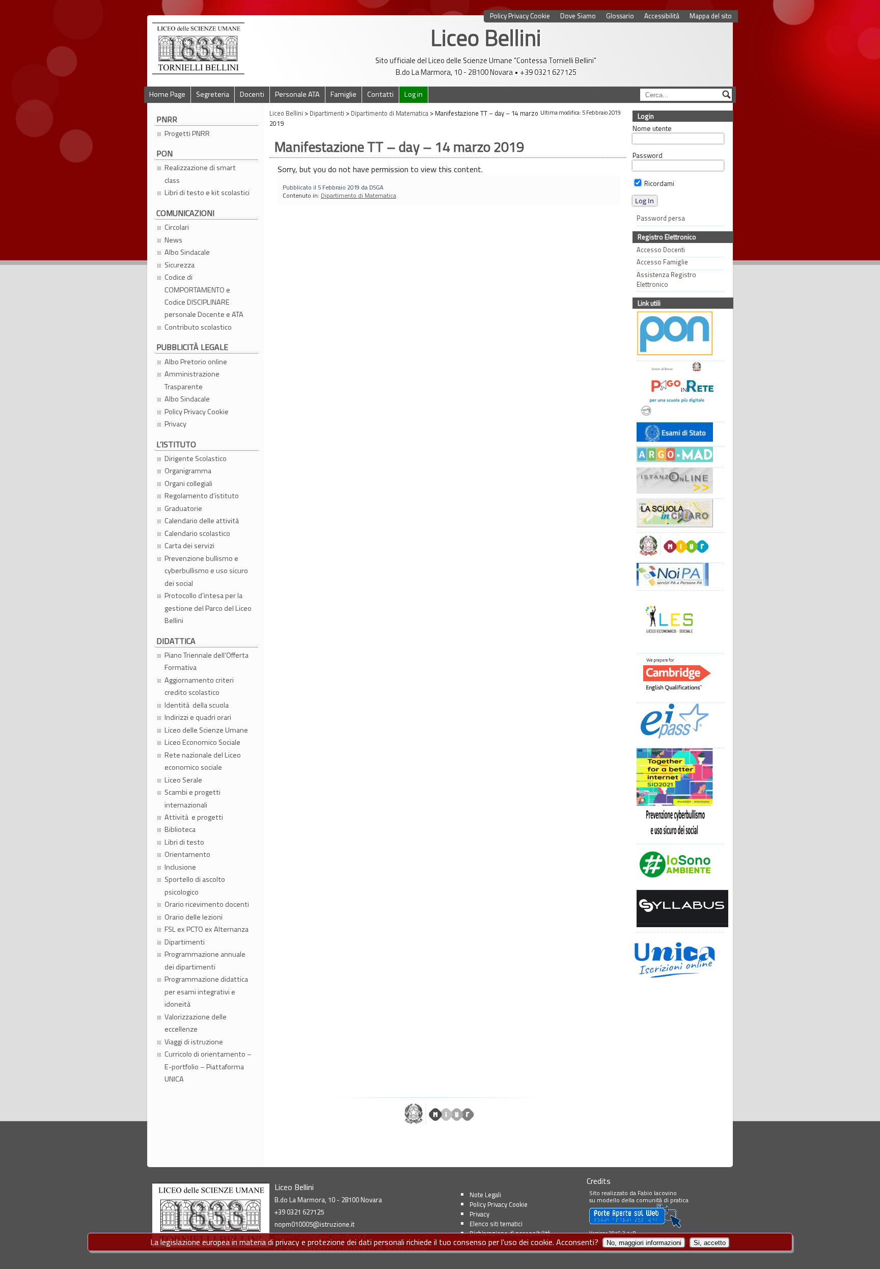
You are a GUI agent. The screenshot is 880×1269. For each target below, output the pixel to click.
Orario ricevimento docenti (206, 904)
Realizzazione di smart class (200, 173)
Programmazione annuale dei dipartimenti (204, 960)
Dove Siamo (578, 16)
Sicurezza (179, 265)
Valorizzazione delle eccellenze (195, 1023)
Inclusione (180, 867)
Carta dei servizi (189, 545)
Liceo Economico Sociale (202, 742)
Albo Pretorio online (195, 361)
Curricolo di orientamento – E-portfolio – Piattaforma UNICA (208, 1066)
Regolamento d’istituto (201, 495)
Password (647, 155)
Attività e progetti (193, 817)
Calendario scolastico (197, 533)
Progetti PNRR (187, 133)
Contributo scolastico (198, 327)
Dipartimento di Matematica (358, 195)
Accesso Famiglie (662, 262)
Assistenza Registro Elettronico (666, 279)
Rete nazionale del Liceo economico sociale (202, 761)
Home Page (167, 94)
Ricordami (658, 183)
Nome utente (652, 128)
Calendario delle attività (202, 520)
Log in (413, 94)
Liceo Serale (183, 780)
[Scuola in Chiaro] (677, 514)
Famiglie (343, 94)
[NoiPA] (677, 575)
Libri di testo (184, 842)
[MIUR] (677, 546)
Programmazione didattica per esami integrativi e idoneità (206, 992)
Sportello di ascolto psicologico (194, 885)
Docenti (252, 94)
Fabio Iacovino (657, 1193)
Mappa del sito (711, 16)
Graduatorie (183, 508)
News (173, 240)
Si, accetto (710, 1243)
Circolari (176, 227)
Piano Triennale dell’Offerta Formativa (206, 661)
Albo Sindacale (187, 252)
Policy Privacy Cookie (520, 16)
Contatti (380, 94)
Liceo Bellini (485, 37)
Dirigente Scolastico (195, 458)
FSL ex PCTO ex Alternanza (206, 929)
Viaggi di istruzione (193, 1041)
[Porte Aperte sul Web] (635, 1225)
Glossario (620, 16)
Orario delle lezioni (193, 917)
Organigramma (187, 470)
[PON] (677, 334)
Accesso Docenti (661, 250)
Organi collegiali (188, 483)
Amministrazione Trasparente (191, 380)
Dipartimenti (184, 942)
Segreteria (212, 94)
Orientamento (187, 854)
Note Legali (485, 1195)
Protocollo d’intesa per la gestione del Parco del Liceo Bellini (208, 608)
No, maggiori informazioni (644, 1243)
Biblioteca (180, 829)
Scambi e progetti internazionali (192, 798)
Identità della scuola (196, 705)
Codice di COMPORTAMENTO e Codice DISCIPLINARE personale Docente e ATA (203, 296)
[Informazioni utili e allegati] (677, 433)
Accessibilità (661, 16)
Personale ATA (297, 94)
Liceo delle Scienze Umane (206, 730)
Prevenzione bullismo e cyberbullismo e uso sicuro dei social (206, 571)
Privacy (175, 423)
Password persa (661, 218)
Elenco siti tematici (496, 1224)
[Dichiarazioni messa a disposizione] (677, 456)
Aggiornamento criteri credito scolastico (199, 686)
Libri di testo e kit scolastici (207, 192)
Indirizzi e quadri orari (197, 717)
